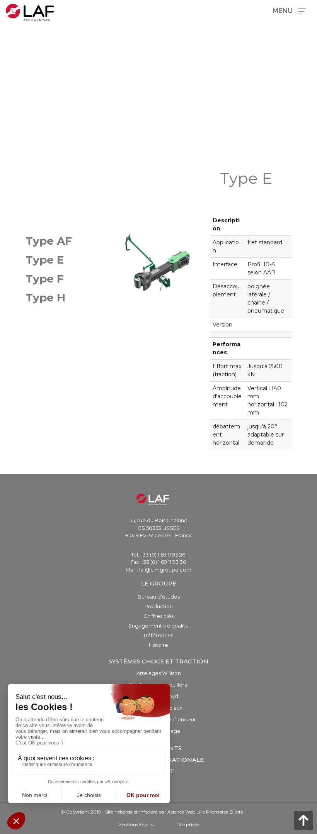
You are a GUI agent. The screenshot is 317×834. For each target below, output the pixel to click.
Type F (45, 278)
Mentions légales (136, 824)
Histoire (158, 645)
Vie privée (188, 824)
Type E (45, 259)
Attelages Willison (158, 673)
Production (159, 606)
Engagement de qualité (159, 626)
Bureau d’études (159, 597)
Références (158, 635)
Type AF (49, 240)
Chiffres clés (158, 616)
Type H (45, 297)
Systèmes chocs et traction (158, 661)
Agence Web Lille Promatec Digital (206, 812)
